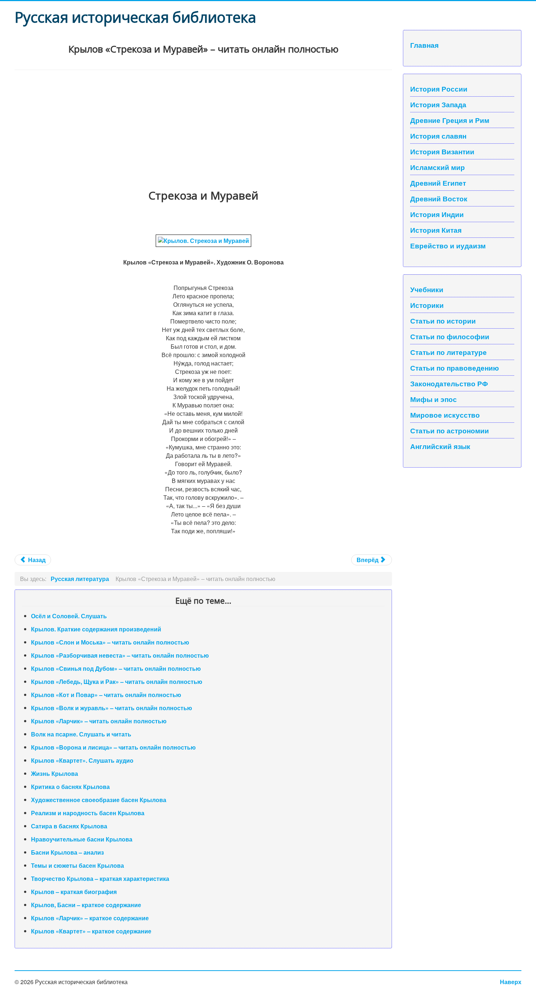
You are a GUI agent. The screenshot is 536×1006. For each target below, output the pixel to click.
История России (438, 88)
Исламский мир (437, 167)
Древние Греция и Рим (449, 120)
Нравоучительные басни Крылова (81, 839)
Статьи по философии (449, 336)
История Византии (442, 151)
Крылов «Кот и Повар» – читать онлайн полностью (106, 694)
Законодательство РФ (449, 383)
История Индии (437, 214)
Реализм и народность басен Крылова (87, 813)
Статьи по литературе (448, 352)
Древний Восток (438, 198)
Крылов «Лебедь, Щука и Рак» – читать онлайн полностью (116, 681)
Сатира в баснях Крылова (69, 826)
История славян (438, 135)
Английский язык (440, 446)
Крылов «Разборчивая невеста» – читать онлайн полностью (120, 655)
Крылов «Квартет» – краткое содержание (91, 931)
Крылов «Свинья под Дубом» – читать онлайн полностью (116, 668)
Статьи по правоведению (454, 367)
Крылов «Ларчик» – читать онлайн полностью (99, 721)
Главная (424, 45)
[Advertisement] (203, 125)
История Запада (438, 104)
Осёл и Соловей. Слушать (69, 616)
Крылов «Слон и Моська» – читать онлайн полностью (110, 642)
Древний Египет (438, 182)
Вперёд (368, 560)
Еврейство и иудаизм (448, 245)
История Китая (436, 230)
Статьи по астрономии (449, 430)
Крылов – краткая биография (74, 891)
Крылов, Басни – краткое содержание (86, 905)
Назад (36, 560)
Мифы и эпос (433, 399)
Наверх (510, 982)
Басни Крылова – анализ (67, 852)
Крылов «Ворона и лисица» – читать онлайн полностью (113, 747)
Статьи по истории (443, 320)
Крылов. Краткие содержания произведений (96, 629)
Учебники (426, 289)
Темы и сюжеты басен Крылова (77, 865)
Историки (427, 305)
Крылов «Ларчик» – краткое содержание (90, 918)
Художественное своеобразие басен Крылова (98, 800)
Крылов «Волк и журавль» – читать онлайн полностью (111, 708)
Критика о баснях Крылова (70, 786)
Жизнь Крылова (54, 773)
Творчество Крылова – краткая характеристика (100, 878)
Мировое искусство (445, 414)
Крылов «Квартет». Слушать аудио (82, 760)
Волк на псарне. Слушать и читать (81, 734)
